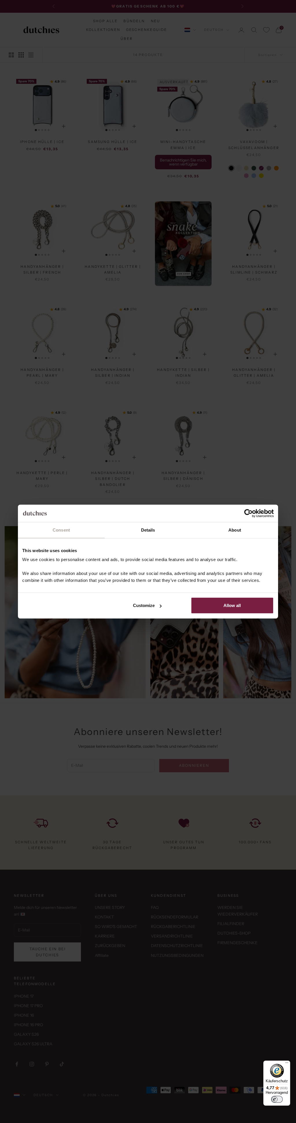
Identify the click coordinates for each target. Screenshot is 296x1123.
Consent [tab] (61, 529)
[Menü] (286, 1064)
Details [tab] (148, 529)
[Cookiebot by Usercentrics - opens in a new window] (248, 513)
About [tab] (234, 529)
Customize (144, 605)
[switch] (277, 1099)
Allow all (232, 605)
